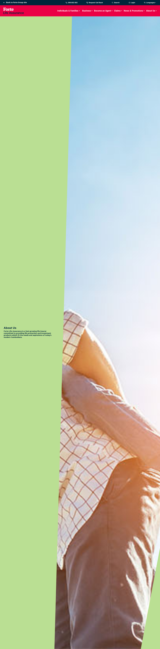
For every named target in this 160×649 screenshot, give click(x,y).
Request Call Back (96, 3)
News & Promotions (133, 11)
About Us (150, 11)
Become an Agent (102, 11)
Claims (117, 11)
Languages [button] (150, 3)
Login (133, 3)
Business (86, 11)
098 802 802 (73, 3)
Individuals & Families (67, 11)
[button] (68, 10)
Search (117, 3)
